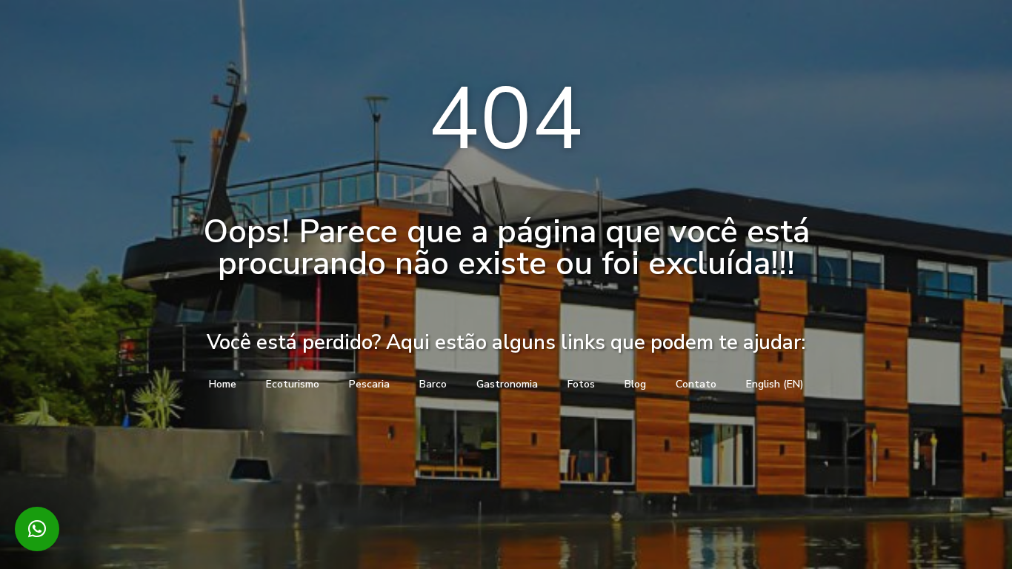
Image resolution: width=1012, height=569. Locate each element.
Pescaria (369, 384)
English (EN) (775, 384)
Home (222, 384)
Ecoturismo (292, 384)
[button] (37, 529)
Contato (696, 384)
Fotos (581, 384)
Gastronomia (507, 384)
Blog (635, 384)
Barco (433, 384)
